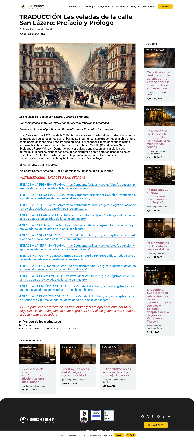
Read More (107, 435)
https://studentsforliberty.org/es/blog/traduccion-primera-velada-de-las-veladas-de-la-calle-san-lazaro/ (77, 186)
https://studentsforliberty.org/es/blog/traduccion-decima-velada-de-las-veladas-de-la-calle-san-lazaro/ (77, 277)
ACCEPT (130, 435)
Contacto (147, 6)
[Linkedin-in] (153, 416)
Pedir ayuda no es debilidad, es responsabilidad (75, 372)
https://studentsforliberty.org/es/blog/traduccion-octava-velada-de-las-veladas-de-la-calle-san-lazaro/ (77, 257)
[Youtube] (169, 416)
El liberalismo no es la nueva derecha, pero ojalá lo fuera (116, 372)
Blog (133, 6)
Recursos (120, 6)
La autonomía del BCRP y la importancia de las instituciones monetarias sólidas (159, 139)
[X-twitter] (148, 416)
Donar (165, 6)
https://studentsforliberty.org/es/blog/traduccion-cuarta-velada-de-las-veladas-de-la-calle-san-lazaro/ (77, 216)
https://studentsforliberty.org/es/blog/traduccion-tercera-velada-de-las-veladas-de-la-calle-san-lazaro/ (77, 206)
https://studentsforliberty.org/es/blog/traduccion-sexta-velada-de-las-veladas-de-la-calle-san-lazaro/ (77, 237)
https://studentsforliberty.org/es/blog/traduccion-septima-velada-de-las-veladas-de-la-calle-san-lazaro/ (77, 247)
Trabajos (90, 6)
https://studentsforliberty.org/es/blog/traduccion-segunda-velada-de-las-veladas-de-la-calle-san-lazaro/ (77, 196)
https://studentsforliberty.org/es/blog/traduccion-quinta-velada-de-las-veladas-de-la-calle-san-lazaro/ (77, 227)
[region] (97, 435)
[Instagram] (158, 416)
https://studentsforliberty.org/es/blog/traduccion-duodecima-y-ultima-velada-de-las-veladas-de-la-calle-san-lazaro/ (77, 298)
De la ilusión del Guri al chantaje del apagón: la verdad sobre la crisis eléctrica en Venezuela (158, 80)
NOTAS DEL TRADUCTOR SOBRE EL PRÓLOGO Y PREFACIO (49, 328)
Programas (104, 6)
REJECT (119, 435)
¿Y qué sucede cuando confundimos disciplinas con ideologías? (33, 375)
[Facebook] (142, 416)
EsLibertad (74, 6)
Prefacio (29, 325)
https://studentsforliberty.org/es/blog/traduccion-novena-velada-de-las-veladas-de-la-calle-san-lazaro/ (77, 267)
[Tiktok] (163, 416)
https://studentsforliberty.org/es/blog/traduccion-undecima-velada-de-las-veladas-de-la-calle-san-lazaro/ (77, 288)
